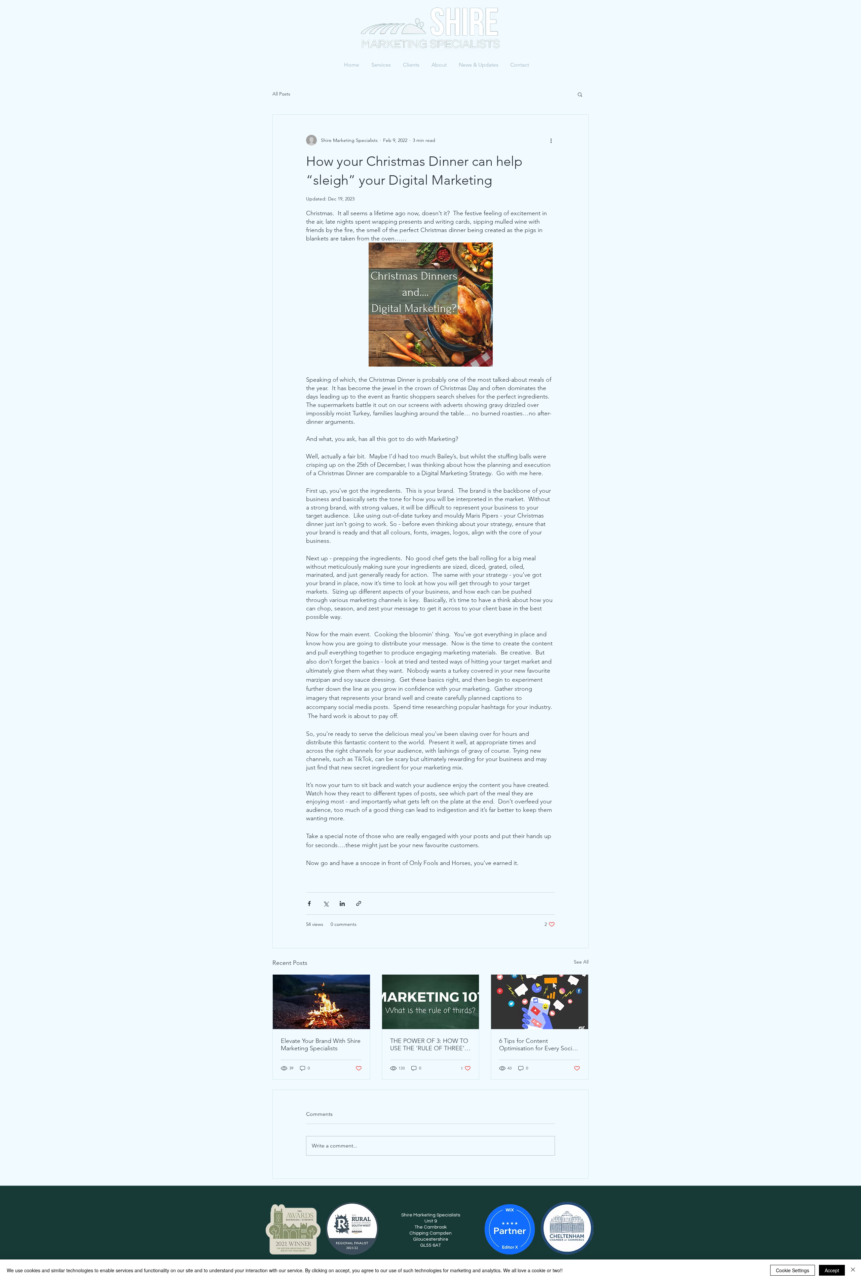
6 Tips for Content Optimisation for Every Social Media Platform (537, 1044)
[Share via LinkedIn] (342, 903)
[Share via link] (358, 903)
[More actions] (551, 140)
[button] (580, 94)
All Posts (281, 94)
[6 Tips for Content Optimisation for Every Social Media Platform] (539, 1002)
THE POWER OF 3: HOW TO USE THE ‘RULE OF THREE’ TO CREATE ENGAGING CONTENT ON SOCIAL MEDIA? (429, 1044)
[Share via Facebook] (309, 903)
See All (581, 962)
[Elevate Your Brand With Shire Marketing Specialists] (321, 1002)
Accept (832, 1270)
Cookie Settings (792, 1270)
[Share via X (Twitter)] (326, 903)
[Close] (853, 1270)
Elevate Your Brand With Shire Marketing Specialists (321, 1044)
